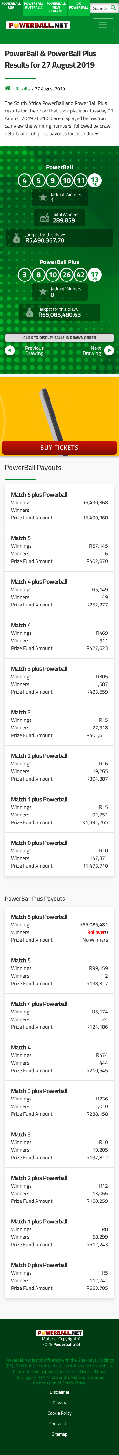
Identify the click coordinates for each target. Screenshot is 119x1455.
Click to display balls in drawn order (59, 338)
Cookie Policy (60, 1413)
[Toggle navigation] (103, 24)
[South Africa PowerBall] (7, 88)
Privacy (59, 1402)
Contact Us (59, 1423)
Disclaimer (59, 1392)
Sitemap (59, 1434)
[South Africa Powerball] (38, 24)
